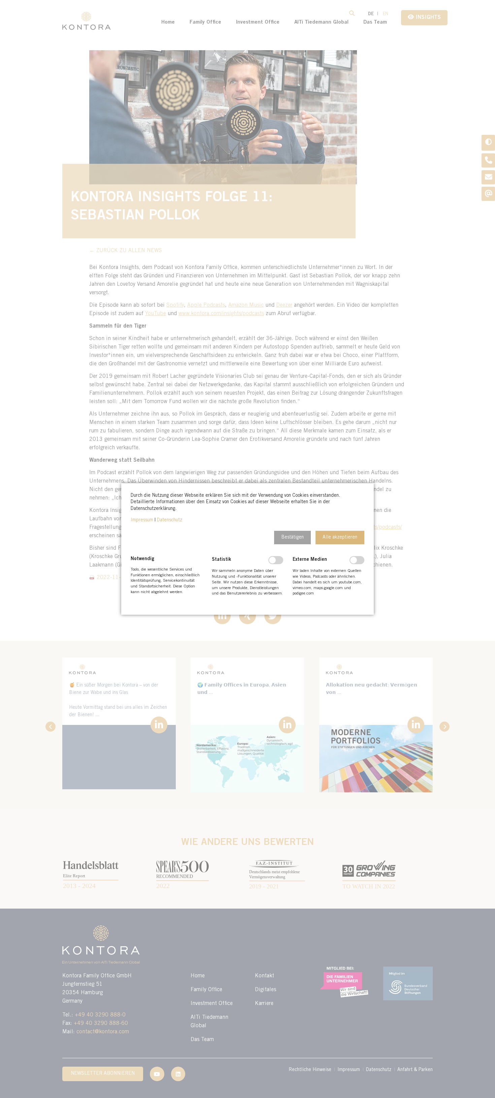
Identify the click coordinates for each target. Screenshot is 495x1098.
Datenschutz (169, 520)
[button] (292, 537)
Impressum (142, 520)
